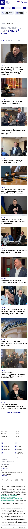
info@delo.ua (4, 475)
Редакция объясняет (20, 453)
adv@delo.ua (4, 468)
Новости (9, 40)
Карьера (17, 433)
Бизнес (17, 431)
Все (2, 40)
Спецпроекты (5, 439)
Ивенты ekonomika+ (20, 439)
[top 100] (7, 2)
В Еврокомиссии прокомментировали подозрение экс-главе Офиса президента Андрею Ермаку (13, 375)
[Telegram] (6, 480)
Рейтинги (17, 436)
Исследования (8, 452)
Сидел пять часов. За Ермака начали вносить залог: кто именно (13, 282)
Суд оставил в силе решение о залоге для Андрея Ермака (12, 102)
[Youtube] (17, 480)
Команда (3, 457)
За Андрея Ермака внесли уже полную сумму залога (12, 161)
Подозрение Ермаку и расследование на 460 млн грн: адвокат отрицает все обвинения (13, 406)
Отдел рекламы (19, 457)
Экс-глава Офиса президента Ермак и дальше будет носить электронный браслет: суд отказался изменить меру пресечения (12, 71)
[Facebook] (2, 480)
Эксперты (6, 446)
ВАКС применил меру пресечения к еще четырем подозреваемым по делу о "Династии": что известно (14, 191)
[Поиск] (21, 2)
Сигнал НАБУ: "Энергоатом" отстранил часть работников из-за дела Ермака (14, 343)
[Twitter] (11, 480)
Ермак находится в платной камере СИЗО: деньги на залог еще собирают (14, 252)
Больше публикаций (14, 413)
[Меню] (25, 2)
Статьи (17, 40)
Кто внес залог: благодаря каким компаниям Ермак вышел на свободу (13, 132)
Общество (4, 436)
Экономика (4, 431)
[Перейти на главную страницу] (2, 2)
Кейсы (19, 446)
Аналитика (6, 449)
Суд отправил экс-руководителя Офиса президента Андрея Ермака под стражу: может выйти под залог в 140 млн (13, 312)
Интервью (20, 449)
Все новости (7, 443)
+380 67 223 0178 (6, 467)
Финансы (3, 433)
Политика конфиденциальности (7, 460)
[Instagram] (21, 480)
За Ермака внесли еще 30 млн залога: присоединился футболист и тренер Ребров (14, 221)
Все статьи (20, 443)
